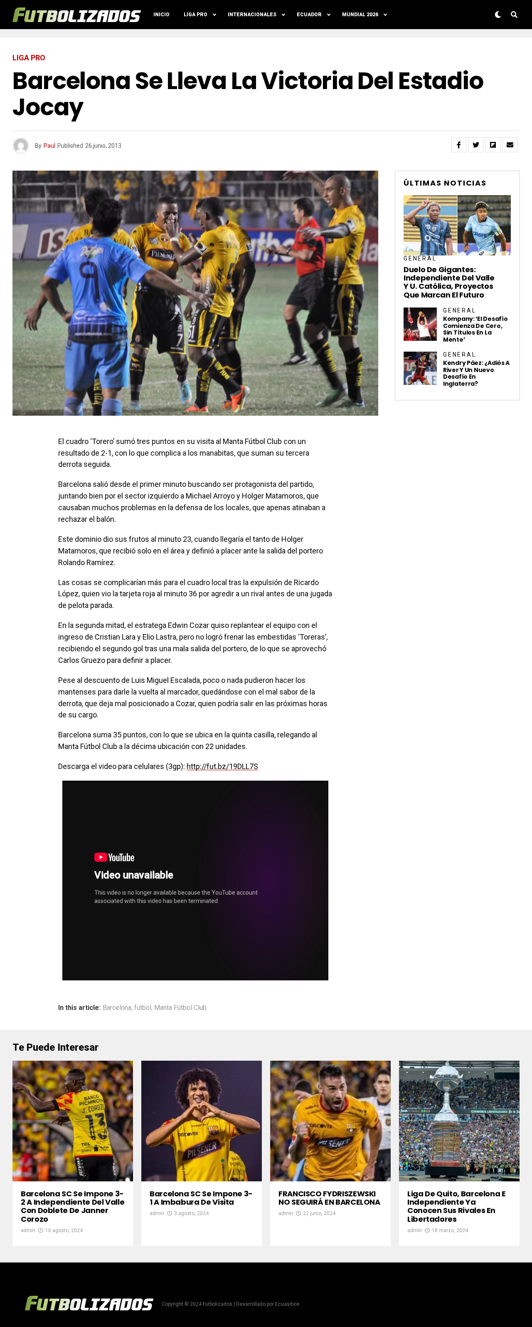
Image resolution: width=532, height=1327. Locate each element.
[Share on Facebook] (458, 144)
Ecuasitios (287, 1304)
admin (28, 1230)
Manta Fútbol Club (180, 1008)
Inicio (161, 14)
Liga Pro (195, 14)
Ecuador (309, 14)
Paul (49, 145)
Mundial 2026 (360, 14)
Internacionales (252, 14)
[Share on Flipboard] (492, 144)
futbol (142, 1008)
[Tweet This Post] (475, 144)
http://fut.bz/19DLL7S (222, 766)
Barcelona (117, 1008)
